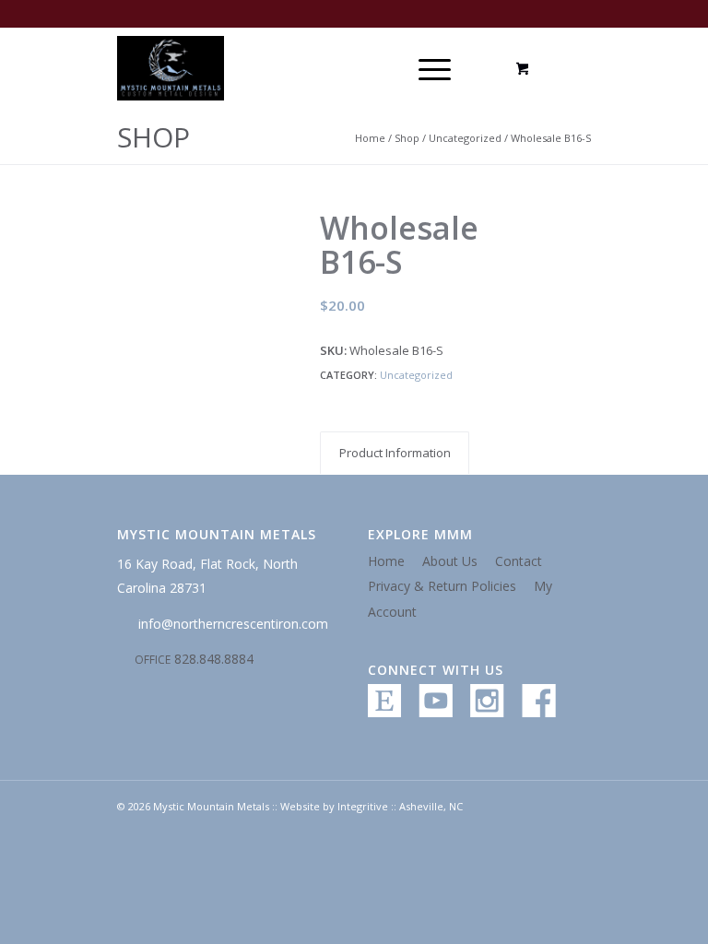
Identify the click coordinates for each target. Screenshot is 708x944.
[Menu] (425, 68)
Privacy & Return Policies (442, 586)
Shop (153, 137)
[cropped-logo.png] (170, 68)
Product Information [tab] (395, 452)
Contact (518, 561)
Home (370, 138)
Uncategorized (465, 138)
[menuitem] (431, 68)
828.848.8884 (194, 658)
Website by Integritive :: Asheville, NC (371, 806)
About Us (450, 561)
